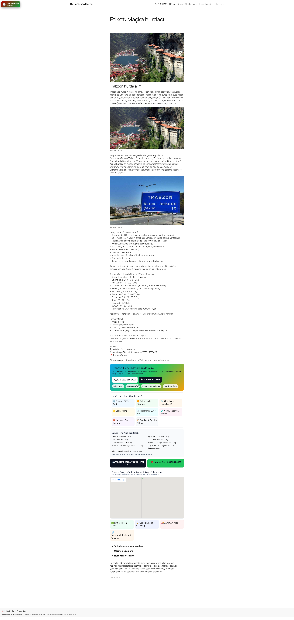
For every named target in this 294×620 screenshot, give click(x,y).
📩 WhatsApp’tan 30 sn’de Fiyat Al (128, 463)
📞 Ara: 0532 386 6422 (125, 379)
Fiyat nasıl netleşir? (124, 555)
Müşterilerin (116, 155)
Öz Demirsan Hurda (81, 4)
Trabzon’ (114, 91)
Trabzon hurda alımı (126, 86)
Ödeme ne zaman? (123, 550)
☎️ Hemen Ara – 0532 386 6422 (165, 462)
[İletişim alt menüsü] (223, 4)
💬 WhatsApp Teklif (150, 379)
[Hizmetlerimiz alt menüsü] (213, 4)
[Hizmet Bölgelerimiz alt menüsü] (196, 4)
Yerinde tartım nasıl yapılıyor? (129, 546)
